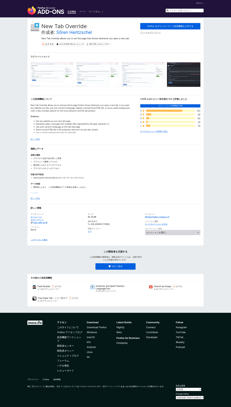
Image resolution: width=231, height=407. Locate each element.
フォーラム (63, 360)
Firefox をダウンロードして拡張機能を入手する (170, 26)
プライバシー (33, 379)
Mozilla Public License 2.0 (157, 217)
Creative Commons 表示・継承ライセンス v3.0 (100, 386)
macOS (91, 337)
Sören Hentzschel (74, 32)
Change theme (182, 394)
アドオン (62, 322)
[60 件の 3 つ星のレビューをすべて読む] (170, 118)
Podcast (180, 347)
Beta (119, 332)
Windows (92, 332)
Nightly (120, 327)
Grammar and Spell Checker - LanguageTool (111, 287)
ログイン (200, 3)
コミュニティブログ (68, 355)
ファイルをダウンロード (150, 32)
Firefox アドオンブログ (69, 332)
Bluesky (180, 342)
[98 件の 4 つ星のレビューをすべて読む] (170, 114)
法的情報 (57, 379)
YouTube (181, 332)
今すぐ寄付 (117, 266)
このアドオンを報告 (39, 240)
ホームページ (36, 217)
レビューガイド (65, 370)
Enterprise (122, 343)
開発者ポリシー (65, 350)
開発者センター (65, 345)
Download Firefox (97, 327)
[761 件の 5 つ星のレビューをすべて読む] (170, 111)
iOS (89, 342)
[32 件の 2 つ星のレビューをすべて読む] (170, 122)
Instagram (181, 327)
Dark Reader (44, 286)
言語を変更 (180, 386)
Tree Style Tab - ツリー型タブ (52, 298)
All (88, 357)
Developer (151, 337)
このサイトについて (68, 327)
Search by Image (162, 286)
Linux (90, 352)
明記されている (38, 386)
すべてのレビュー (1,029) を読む (154, 131)
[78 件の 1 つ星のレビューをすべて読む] (170, 126)
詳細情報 (34, 193)
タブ (90, 231)
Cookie (46, 379)
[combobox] (185, 10)
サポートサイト (37, 220)
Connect (151, 327)
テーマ (82, 11)
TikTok (179, 337)
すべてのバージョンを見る (156, 224)
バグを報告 (63, 365)
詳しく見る (35, 139)
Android (91, 347)
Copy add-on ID (40, 222)
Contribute (152, 332)
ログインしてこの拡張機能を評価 (170, 106)
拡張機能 (72, 11)
